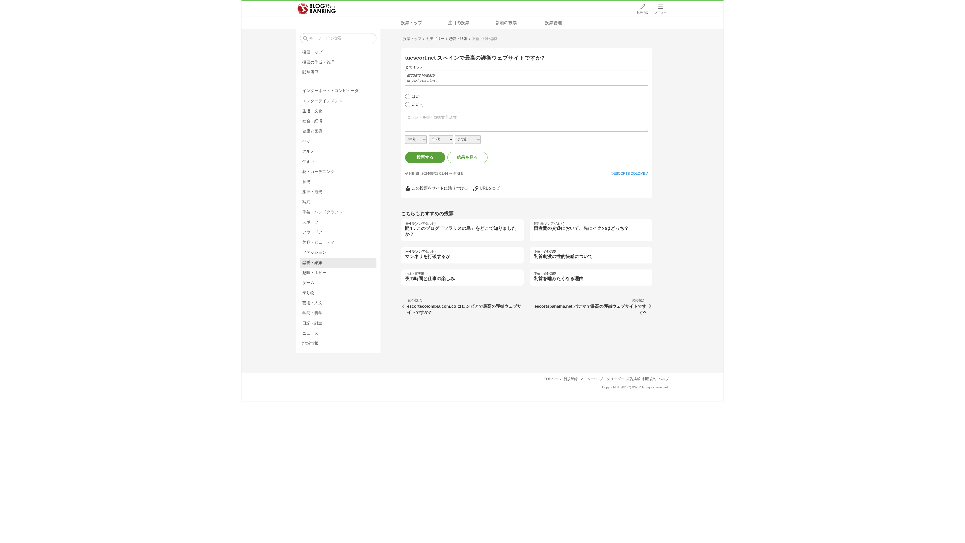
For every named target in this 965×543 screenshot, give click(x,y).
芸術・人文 (312, 303)
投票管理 (553, 22)
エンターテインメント (322, 101)
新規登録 (571, 379)
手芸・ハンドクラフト (322, 212)
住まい (308, 161)
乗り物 (308, 293)
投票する (425, 157)
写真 (306, 202)
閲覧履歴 (310, 72)
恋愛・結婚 (312, 262)
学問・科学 (312, 313)
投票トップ (411, 22)
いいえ (418, 104)
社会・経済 (312, 121)
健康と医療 (312, 131)
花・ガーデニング (318, 171)
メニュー (660, 12)
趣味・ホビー (314, 272)
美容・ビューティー (320, 242)
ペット (308, 141)
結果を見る (467, 157)
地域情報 (310, 343)
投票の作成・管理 (318, 62)
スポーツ (310, 222)
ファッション (314, 252)
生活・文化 (312, 111)
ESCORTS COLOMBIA (631, 173)
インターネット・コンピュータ (330, 90)
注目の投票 (458, 22)
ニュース (310, 333)
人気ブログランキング (317, 9)
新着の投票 (506, 22)
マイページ (588, 379)
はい (416, 96)
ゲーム (308, 283)
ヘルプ (663, 379)
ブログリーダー (612, 379)
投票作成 (642, 12)
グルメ (308, 151)
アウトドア (312, 232)
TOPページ (553, 379)
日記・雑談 (312, 323)
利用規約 (649, 379)
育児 (306, 181)
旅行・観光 (312, 192)
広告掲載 (633, 379)
